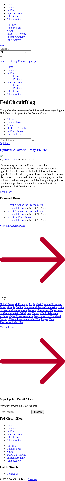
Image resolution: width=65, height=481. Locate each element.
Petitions (17, 79)
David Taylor (11, 159)
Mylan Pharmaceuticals (21, 316)
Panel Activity (14, 39)
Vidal (23, 313)
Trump (35, 313)
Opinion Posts (14, 27)
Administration (14, 19)
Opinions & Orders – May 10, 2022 (24, 150)
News (10, 30)
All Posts (11, 24)
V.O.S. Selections (49, 313)
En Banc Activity (16, 36)
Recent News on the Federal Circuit (25, 204)
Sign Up (31, 61)
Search (3, 45)
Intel (29, 313)
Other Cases (13, 16)
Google (11, 307)
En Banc (11, 10)
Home (10, 4)
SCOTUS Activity (16, 33)
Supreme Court (15, 13)
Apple (32, 304)
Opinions (11, 7)
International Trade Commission (41, 307)
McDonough (21, 304)
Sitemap (13, 61)
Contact (22, 61)
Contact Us (12, 473)
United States (7, 304)
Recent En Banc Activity (20, 217)
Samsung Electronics (39, 310)
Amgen (44, 319)
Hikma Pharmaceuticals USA (24, 319)
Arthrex (4, 316)
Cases (16, 76)
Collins (19, 307)
